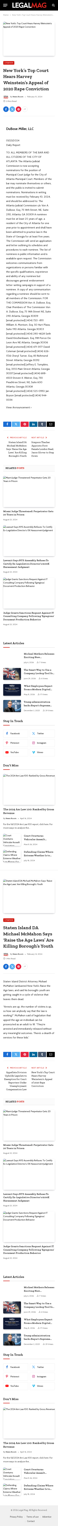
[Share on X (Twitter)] (12, 109)
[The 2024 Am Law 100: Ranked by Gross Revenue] (29, 789)
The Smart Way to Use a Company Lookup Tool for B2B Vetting (39, 673)
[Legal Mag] (29, 5)
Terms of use (32, 1516)
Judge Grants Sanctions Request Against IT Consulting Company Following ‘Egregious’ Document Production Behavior (28, 616)
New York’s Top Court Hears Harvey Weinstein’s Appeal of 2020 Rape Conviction (43, 1079)
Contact (31, 1521)
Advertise (46, 1516)
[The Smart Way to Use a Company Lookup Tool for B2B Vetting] (12, 674)
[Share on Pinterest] (18, 109)
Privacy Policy (16, 1516)
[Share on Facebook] (6, 109)
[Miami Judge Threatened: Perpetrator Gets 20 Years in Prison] (29, 491)
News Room (18, 96)
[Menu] (5, 5)
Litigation (9, 63)
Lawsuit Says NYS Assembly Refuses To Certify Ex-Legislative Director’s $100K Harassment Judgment (26, 564)
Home (6, 15)
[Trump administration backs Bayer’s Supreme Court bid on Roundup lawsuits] (12, 706)
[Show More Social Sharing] (25, 109)
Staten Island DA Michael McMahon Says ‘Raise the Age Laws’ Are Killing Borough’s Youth (16, 449)
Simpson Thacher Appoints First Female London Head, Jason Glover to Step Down (42, 449)
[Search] (53, 5)
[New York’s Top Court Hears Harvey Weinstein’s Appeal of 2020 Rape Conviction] (29, 39)
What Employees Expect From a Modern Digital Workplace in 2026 (38, 689)
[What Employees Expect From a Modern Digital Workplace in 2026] (12, 690)
